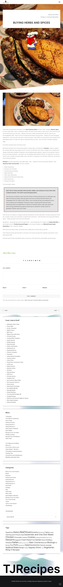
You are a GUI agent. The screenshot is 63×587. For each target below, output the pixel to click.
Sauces (42, 545)
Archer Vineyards (11, 328)
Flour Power (9, 420)
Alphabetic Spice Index (13, 324)
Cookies (31, 537)
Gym (43, 540)
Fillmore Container (12, 352)
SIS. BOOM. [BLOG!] (12, 388)
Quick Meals (9, 430)
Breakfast (35, 532)
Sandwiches (35, 545)
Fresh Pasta (26, 540)
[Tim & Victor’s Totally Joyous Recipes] (6, 2)
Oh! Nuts (9, 370)
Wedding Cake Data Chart (13, 457)
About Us (8, 445)
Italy (7, 489)
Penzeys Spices (11, 376)
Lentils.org (10, 364)
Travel (7, 501)
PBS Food (9, 374)
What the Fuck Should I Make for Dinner (17, 398)
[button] (59, 2)
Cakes (47, 532)
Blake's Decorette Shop (13, 334)
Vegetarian (49, 547)
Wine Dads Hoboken (12, 400)
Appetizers (9, 532)
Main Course (34, 542)
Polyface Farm (11, 378)
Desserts (8, 475)
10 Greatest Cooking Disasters (14, 451)
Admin (49, 581)
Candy (52, 532)
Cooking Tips (9, 453)
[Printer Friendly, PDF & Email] (9, 253)
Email (25, 287)
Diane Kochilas (11, 344)
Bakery (16, 532)
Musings (51, 542)
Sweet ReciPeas (11, 392)
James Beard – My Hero (12, 449)
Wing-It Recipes (13, 550)
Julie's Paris (10, 360)
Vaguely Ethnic (34, 547)
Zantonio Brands (11, 402)
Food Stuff (8, 485)
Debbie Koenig (11, 342)
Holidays (8, 487)
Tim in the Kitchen (11, 499)
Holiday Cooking (10, 434)
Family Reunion (10, 479)
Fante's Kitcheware (12, 346)
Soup (21, 547)
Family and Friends (11, 477)
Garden (38, 540)
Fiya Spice (10, 354)
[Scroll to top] (60, 584)
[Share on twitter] (25, 260)
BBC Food (9, 332)
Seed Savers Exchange (13, 386)
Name (5, 287)
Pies (11, 545)
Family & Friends (10, 422)
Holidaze (9, 542)
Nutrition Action (11, 368)
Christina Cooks (11, 336)
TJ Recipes (9, 416)
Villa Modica (9, 505)
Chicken (10, 537)
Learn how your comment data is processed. (36, 300)
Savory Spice (10, 384)
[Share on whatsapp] (33, 260)
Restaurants (21, 545)
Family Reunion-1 (10, 424)
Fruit (33, 540)
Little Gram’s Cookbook (12, 428)
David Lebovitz (11, 340)
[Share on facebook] (23, 260)
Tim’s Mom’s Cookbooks (12, 418)
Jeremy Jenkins (11, 358)
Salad (27, 545)
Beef (22, 532)
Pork (16, 545)
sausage (48, 545)
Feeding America (11, 350)
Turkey (26, 547)
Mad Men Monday (25, 542)
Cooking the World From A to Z (43, 537)
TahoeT (45, 581)
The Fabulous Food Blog (12, 443)
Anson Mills (10, 326)
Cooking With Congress (13, 338)
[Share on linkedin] (31, 260)
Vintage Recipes (11, 396)
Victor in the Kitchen (11, 503)
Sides (16, 547)
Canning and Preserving (14, 535)
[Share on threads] (27, 260)
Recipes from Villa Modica (13, 436)
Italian (15, 542)
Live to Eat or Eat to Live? (12, 447)
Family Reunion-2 (10, 426)
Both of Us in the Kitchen (12, 471)
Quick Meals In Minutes (12, 495)
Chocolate (18, 537)
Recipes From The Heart (12, 432)
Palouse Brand (11, 372)
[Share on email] (39, 260)
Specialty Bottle (11, 390)
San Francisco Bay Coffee (14, 380)
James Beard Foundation (13, 356)
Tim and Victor (23, 581)
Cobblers (25, 537)
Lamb (20, 542)
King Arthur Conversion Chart (15, 362)
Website (44, 287)
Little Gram (8, 491)
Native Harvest (11, 366)
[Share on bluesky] (35, 260)
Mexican (44, 542)
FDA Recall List (11, 348)
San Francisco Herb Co (13, 382)
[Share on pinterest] (29, 260)
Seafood (9, 547)
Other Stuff (9, 438)
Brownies (41, 532)
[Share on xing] (37, 260)
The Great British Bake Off (14, 394)
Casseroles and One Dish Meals (38, 534)
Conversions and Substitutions (14, 455)
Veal (42, 547)
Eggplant (18, 540)
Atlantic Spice (10, 330)
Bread (7, 473)
